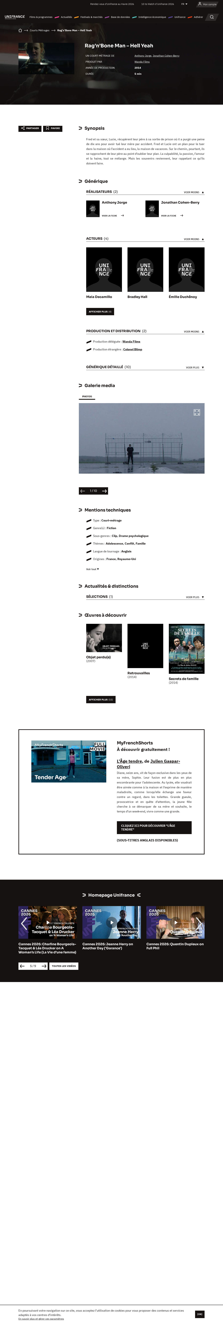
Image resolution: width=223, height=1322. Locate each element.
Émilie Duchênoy (183, 297)
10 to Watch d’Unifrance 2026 (157, 4)
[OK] (199, 1314)
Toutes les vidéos (64, 966)
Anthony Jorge (143, 55)
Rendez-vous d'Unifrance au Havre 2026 (112, 4)
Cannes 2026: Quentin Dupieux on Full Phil (175, 946)
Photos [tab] (87, 396)
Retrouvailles (138, 673)
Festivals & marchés (91, 17)
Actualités (66, 17)
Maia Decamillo (99, 297)
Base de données (120, 17)
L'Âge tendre (129, 761)
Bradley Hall (137, 297)
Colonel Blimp (132, 349)
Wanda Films (142, 61)
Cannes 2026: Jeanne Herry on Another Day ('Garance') (107, 946)
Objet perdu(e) (98, 657)
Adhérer (198, 17)
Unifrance (180, 17)
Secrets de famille (184, 679)
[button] (197, 413)
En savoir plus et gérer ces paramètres (41, 1318)
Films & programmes (41, 17)
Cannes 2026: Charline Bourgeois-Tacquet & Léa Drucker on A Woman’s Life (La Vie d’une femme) (47, 948)
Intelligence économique (152, 17)
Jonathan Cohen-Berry (166, 55)
